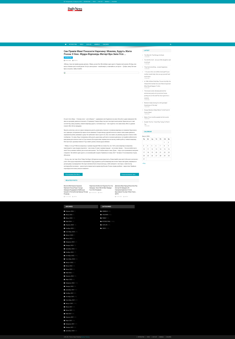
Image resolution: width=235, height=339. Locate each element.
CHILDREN (114, 1)
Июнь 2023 (69, 238)
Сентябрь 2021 (70, 300)
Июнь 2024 (69, 218)
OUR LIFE (100, 1)
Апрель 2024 (70, 225)
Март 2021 (69, 320)
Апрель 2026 (70, 211)
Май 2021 (69, 313)
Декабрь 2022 (70, 249)
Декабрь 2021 (70, 290)
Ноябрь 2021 (70, 293)
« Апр (143, 163)
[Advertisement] (117, 29)
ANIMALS (107, 1)
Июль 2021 (69, 307)
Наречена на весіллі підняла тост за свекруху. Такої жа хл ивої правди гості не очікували (101, 188)
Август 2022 (69, 262)
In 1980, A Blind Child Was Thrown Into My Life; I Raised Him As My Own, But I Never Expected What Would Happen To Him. (157, 84)
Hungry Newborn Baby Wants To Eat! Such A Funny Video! (157, 111)
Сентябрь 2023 (70, 231)
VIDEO (94, 1)
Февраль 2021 (70, 324)
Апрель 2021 (70, 317)
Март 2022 (69, 279)
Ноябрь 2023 (70, 228)
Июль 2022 (69, 266)
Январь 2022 (69, 286)
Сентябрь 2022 (70, 259)
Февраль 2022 (70, 283)
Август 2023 (69, 235)
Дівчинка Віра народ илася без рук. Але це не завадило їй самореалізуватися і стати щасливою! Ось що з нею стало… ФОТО (126, 190)
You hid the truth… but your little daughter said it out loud (157, 61)
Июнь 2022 (69, 269)
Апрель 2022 (70, 276)
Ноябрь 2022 (70, 252)
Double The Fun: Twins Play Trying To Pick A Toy (156, 123)
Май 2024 (69, 221)
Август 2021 (69, 303)
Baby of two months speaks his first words (156, 117)
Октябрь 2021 (70, 296)
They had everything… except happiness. (156, 67)
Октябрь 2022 (70, 255)
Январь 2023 (69, 245)
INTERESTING (87, 1)
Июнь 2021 (69, 310)
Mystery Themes (85, 337)
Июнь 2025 (69, 214)
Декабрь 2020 (70, 330)
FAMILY (104, 218)
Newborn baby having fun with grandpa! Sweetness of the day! (155, 104)
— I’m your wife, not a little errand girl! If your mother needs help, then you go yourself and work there (157, 74)
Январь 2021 (69, 327)
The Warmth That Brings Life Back (154, 55)
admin (76, 60)
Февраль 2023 (70, 242)
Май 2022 (69, 272)
